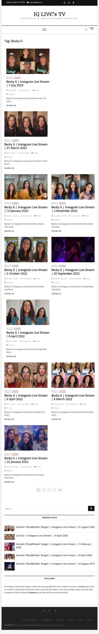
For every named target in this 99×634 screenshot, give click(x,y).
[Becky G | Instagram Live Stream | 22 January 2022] (26, 438)
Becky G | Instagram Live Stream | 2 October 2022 (25, 271)
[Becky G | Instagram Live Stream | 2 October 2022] (26, 249)
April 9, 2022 (12, 341)
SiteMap (90, 620)
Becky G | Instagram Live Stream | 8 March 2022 (72, 397)
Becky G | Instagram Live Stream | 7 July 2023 (27, 83)
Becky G (9, 77)
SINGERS (17, 77)
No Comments (25, 90)
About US (71, 620)
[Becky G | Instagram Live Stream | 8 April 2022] (28, 312)
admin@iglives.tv (36, 2)
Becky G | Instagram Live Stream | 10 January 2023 (25, 209)
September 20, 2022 (60, 278)
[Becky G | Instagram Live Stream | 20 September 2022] (73, 249)
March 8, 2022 (58, 404)
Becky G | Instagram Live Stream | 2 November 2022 (72, 209)
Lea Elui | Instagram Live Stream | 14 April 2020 (42, 535)
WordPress (39, 625)
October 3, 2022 (12, 278)
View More (12, 105)
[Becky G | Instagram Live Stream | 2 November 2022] (73, 187)
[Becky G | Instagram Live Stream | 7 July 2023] (28, 61)
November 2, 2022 (59, 216)
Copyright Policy (47, 620)
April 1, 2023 (10, 153)
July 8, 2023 (12, 90)
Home (81, 620)
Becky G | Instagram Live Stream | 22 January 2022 (25, 460)
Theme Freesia (29, 625)
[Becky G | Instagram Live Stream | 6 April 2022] (26, 375)
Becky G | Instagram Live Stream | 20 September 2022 (72, 271)
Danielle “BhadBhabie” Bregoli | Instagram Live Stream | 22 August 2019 (55, 563)
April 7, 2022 (10, 404)
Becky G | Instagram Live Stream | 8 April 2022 (27, 334)
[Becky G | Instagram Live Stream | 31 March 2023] (26, 124)
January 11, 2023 (12, 216)
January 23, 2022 (12, 467)
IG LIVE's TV (49, 14)
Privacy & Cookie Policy (29, 620)
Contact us (33, 592)
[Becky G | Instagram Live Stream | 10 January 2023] (26, 187)
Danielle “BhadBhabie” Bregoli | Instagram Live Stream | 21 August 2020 (55, 527)
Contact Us (60, 620)
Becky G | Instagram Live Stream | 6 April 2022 (25, 397)
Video (37, 90)
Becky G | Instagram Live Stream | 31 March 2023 (25, 146)
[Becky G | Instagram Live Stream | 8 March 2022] (73, 375)
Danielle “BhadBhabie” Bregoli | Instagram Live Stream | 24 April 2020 (54, 555)
